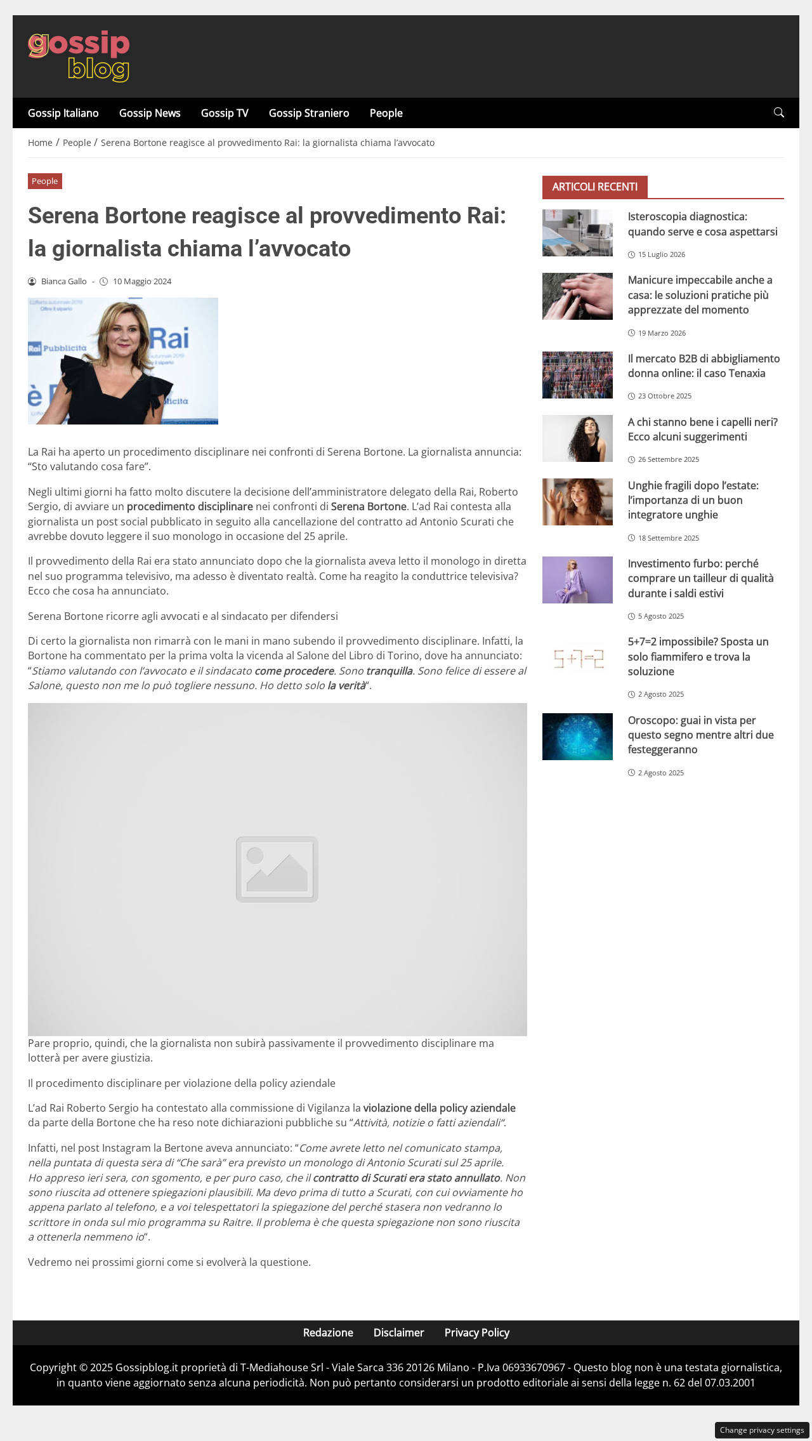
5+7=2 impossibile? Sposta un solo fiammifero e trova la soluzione (698, 656)
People (386, 113)
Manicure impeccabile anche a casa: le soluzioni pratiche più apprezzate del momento (700, 295)
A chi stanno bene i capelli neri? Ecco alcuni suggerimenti (703, 428)
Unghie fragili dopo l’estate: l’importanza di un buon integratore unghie (693, 500)
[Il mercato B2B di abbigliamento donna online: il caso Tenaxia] (577, 374)
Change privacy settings (762, 1430)
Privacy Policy (477, 1332)
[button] (779, 112)
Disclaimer (399, 1332)
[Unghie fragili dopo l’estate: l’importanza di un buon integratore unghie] (577, 501)
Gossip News (150, 113)
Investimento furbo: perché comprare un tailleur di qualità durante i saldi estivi (701, 578)
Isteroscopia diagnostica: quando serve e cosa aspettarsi (703, 223)
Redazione (328, 1332)
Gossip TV (225, 113)
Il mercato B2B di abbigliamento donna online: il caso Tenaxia (704, 365)
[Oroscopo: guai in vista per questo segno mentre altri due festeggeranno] (577, 736)
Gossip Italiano (63, 113)
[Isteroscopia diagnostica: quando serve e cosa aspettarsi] (577, 232)
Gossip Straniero (309, 113)
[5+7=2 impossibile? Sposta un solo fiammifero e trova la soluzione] (577, 658)
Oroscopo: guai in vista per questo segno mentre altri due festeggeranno (701, 734)
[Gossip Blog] (78, 55)
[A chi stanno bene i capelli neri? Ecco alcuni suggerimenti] (577, 437)
